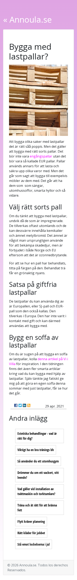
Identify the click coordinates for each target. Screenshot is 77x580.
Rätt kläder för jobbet (31, 533)
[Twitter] (20, 405)
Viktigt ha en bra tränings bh (35, 450)
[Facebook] (15, 405)
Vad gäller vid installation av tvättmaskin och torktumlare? (36, 491)
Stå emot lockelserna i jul (33, 544)
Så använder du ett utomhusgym (38, 461)
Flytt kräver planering (31, 521)
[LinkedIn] (24, 405)
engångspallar (41, 156)
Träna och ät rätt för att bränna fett (37, 507)
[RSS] (28, 405)
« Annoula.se (27, 19)
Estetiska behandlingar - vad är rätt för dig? (37, 436)
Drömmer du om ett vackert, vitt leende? (38, 475)
